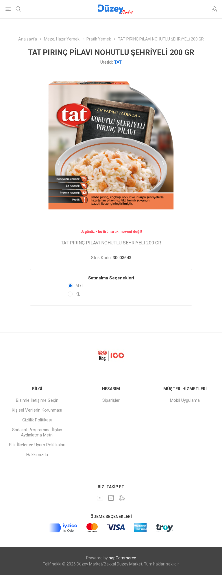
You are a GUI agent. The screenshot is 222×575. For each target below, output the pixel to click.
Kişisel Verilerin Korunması (37, 410)
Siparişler (111, 400)
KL (77, 294)
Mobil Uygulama (185, 400)
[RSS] (122, 498)
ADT (79, 285)
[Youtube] (100, 498)
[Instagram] (111, 498)
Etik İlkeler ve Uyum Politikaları (37, 444)
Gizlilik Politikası (37, 420)
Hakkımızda (37, 454)
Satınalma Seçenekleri (111, 278)
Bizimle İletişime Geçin (37, 400)
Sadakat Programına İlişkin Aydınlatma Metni (37, 432)
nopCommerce (122, 558)
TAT (118, 62)
